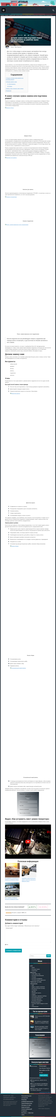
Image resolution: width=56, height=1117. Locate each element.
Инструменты (11, 84)
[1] (6, 912)
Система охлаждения (37, 978)
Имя (7, 944)
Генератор (34, 989)
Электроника (33, 983)
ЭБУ (33, 1005)
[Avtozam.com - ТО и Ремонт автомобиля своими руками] (28, 3)
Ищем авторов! (25, 1107)
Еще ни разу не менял (25, 813)
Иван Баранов (18, 47)
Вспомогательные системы (38, 988)
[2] (7, 912)
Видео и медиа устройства (38, 986)
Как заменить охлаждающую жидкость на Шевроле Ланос (12, 878)
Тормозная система (35, 982)
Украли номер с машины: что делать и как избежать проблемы (40, 1089)
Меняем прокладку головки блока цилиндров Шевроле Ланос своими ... (41, 1028)
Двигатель (33, 972)
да (32, 1050)
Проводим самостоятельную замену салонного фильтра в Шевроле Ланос (29, 879)
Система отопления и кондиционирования (36, 1001)
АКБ (33, 985)
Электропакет (35, 1006)
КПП (31, 966)
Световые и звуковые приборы (39, 996)
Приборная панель (36, 993)
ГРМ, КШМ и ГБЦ (36, 974)
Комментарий (9, 928)
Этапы (9, 86)
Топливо (34, 977)
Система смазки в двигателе (39, 980)
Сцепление (34, 970)
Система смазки (36, 969)
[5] (11, 912)
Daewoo (6, 15)
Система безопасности (37, 997)
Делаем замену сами (11, 81)
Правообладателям (26, 1103)
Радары (34, 994)
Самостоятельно (24, 802)
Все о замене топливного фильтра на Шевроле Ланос (11, 898)
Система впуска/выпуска (38, 975)
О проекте (24, 1111)
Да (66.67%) (32, 907)
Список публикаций (26, 1109)
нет (33, 1054)
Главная (2, 15)
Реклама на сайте (26, 1105)
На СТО (21, 805)
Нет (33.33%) (43, 907)
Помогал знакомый (24, 809)
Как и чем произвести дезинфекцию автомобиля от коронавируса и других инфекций (39, 1085)
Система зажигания (36, 999)
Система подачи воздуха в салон (40, 1003)
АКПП (33, 967)
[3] (8, 912)
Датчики (34, 991)
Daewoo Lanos (12, 15)
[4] (9, 912)
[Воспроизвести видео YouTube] (28, 842)
